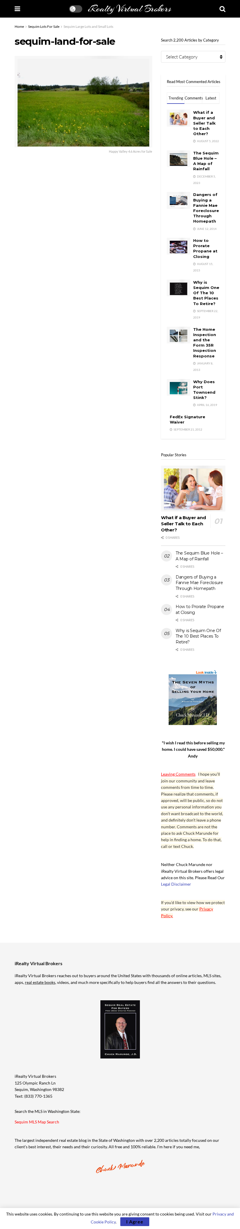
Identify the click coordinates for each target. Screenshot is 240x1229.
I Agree (134, 1221)
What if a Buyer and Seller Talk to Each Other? (204, 123)
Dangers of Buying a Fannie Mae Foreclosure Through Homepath (199, 582)
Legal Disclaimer (176, 884)
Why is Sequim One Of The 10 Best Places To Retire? (206, 293)
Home (19, 26)
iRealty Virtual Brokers (129, 9)
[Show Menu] (17, 9)
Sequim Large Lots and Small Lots (88, 26)
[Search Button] (222, 9)
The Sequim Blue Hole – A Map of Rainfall (199, 556)
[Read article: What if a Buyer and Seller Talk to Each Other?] (193, 489)
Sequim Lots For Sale (43, 26)
